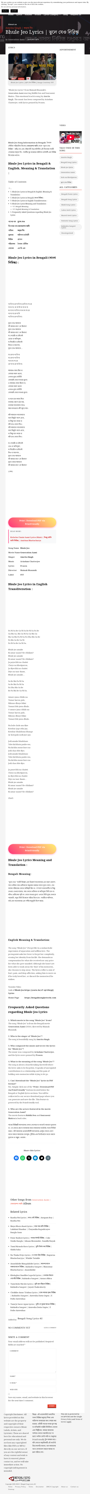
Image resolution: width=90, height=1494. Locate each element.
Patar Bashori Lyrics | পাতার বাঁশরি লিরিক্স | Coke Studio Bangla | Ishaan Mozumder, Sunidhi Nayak (32, 1239)
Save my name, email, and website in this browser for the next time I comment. (30, 1399)
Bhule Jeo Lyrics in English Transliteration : (29, 200)
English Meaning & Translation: (27, 209)
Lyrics (19, 15)
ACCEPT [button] (14, 11)
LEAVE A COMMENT (50, 1327)
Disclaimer (40, 1487)
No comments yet (19, 1327)
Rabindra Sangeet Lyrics (68, 227)
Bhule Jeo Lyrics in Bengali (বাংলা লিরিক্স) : (28, 198)
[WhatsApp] (22, 1157)
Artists (38, 15)
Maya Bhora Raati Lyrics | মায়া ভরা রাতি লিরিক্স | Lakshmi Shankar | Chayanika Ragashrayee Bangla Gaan (30, 1229)
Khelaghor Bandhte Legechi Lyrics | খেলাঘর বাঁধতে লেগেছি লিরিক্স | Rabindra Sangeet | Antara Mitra (31, 1277)
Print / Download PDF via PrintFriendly (32, 522)
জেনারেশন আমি (32, 145)
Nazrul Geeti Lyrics (68, 215)
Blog (65, 15)
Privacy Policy (66, 1419)
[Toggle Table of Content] (10, 188)
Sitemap (11, 1489)
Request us (76, 15)
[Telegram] (35, 1157)
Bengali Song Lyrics (68, 162)
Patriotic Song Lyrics (69, 221)
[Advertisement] (32, 123)
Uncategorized (67, 233)
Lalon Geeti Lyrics (68, 210)
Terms (31, 1487)
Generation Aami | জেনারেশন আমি (23, 39)
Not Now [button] (5, 11)
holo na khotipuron (69, 177)
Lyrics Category (51, 15)
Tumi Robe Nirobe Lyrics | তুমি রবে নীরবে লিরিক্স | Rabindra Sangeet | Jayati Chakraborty (30, 1285)
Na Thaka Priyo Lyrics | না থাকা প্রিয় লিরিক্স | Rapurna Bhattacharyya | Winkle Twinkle (32, 1257)
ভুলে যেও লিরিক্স (66, 182)
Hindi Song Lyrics (68, 205)
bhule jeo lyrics (67, 167)
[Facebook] (16, 1157)
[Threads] (41, 1157)
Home (11, 15)
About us (12, 24)
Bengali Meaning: (22, 206)
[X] (29, 1157)
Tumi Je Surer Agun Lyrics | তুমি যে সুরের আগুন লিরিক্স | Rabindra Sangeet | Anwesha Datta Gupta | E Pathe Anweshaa (33, 1307)
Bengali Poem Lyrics (69, 194)
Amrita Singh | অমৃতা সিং (19, 28)
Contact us (75, 1487)
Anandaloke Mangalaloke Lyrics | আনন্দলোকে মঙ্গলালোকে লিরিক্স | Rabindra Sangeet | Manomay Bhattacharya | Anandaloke (31, 1267)
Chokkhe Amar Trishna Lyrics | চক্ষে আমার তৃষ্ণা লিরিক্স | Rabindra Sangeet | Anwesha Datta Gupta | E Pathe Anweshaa (33, 1295)
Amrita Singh (66, 157)
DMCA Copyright (52, 1487)
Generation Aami (15, 93)
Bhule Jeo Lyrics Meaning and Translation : (29, 204)
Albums (28, 15)
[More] (48, 1157)
